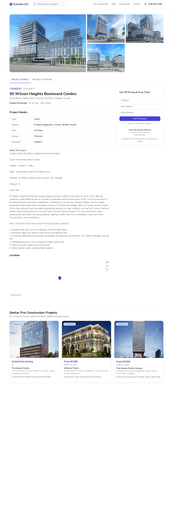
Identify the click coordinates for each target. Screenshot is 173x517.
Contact (136, 4)
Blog (114, 4)
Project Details (20, 79)
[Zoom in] (107, 262)
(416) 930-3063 (155, 4)
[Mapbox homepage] (15, 295)
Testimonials (124, 4)
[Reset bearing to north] (107, 269)
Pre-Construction (101, 4)
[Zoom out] (107, 266)
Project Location (42, 79)
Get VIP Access (140, 119)
